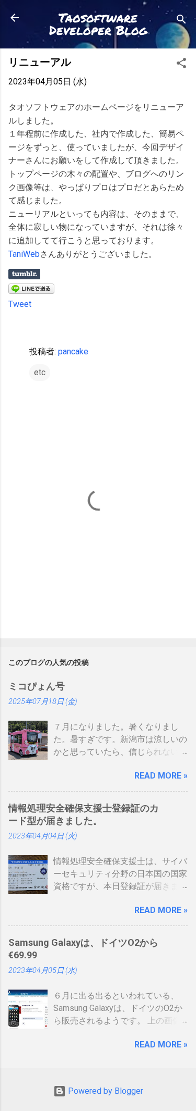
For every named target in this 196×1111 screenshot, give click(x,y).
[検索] (181, 21)
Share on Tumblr (24, 274)
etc (39, 372)
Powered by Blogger (104, 1091)
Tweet (19, 304)
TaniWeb (24, 254)
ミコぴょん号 (36, 686)
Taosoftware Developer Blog (98, 23)
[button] (181, 65)
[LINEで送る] (31, 291)
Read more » (161, 776)
